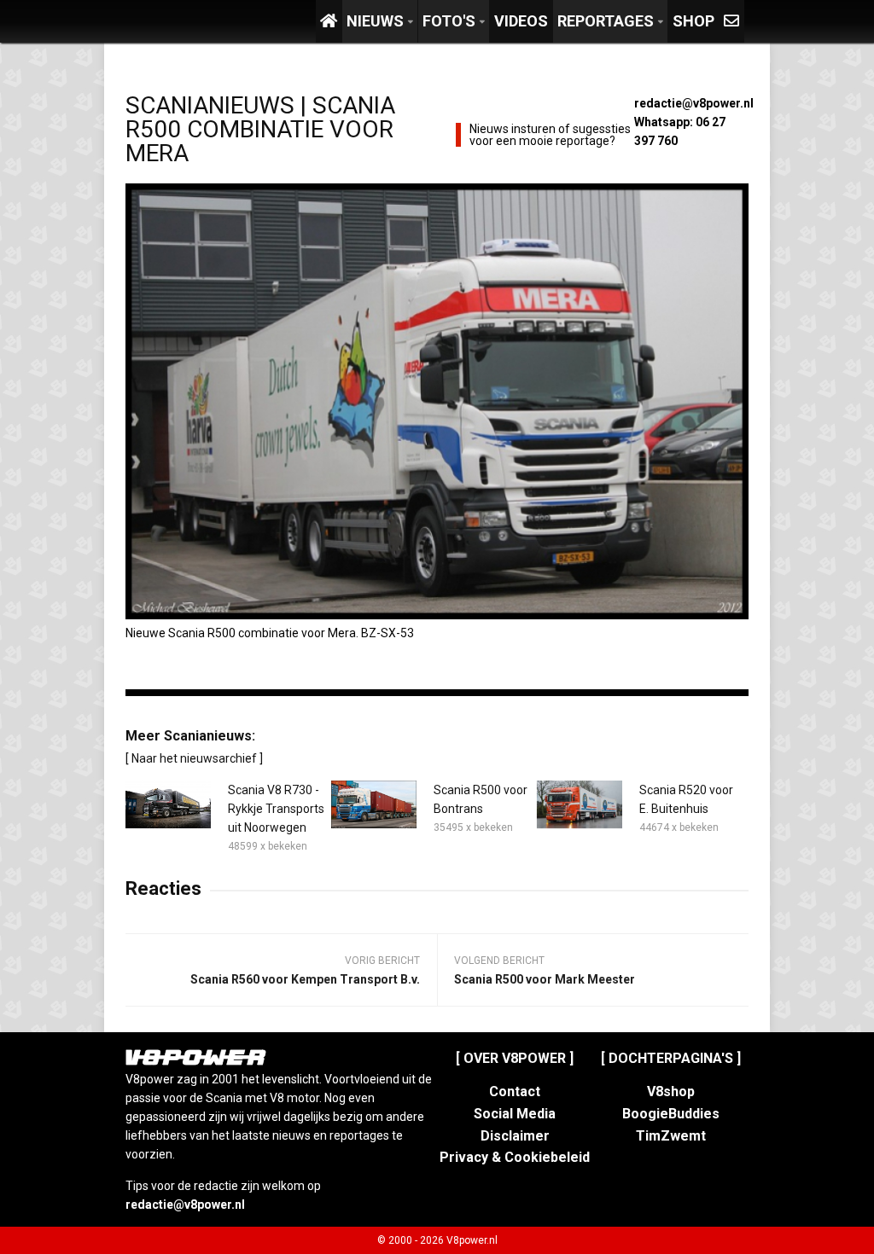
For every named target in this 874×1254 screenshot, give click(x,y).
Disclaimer (515, 1136)
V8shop (671, 1091)
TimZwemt (671, 1136)
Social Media (515, 1114)
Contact (514, 1091)
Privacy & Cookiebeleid (515, 1157)
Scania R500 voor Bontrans (480, 799)
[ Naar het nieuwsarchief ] (194, 758)
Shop (693, 21)
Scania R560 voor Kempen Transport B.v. (305, 979)
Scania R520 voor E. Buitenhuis (686, 799)
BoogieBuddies (671, 1114)
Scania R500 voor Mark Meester (544, 979)
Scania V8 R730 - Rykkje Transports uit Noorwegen (276, 808)
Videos (521, 21)
